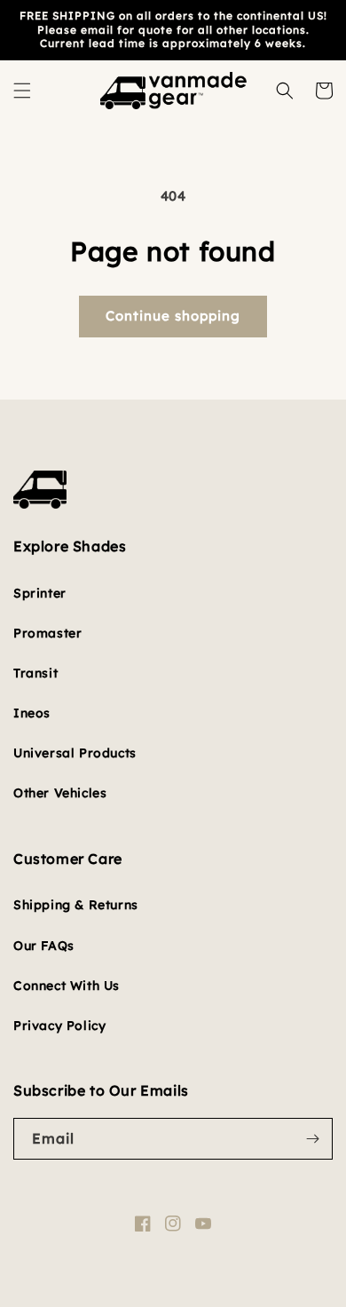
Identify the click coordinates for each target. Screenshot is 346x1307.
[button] (22, 90)
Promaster (47, 633)
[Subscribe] (312, 1139)
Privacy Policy (59, 1026)
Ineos (32, 713)
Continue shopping (173, 315)
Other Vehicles (59, 793)
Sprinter (40, 593)
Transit (35, 673)
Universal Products (75, 753)
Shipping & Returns (75, 905)
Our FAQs (44, 946)
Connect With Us (66, 986)
